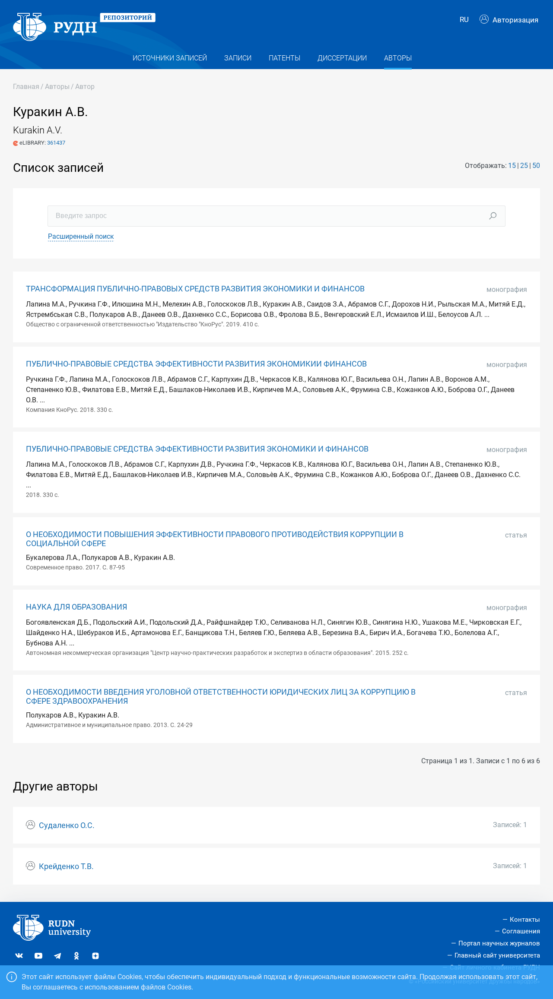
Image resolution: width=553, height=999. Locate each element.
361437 (56, 142)
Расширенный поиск (81, 236)
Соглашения (521, 931)
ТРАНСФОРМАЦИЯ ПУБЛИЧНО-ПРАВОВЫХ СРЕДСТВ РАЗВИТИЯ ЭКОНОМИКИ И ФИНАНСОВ (195, 289)
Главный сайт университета (497, 955)
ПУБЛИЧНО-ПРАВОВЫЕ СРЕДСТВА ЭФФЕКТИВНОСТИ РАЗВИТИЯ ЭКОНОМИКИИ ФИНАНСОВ (196, 364)
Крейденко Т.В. (66, 866)
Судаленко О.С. (67, 825)
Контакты (525, 919)
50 (536, 165)
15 (512, 165)
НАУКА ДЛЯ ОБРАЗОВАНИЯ (76, 607)
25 (524, 165)
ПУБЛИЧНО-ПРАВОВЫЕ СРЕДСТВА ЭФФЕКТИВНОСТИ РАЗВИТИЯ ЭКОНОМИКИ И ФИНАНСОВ (197, 449)
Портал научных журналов (499, 943)
